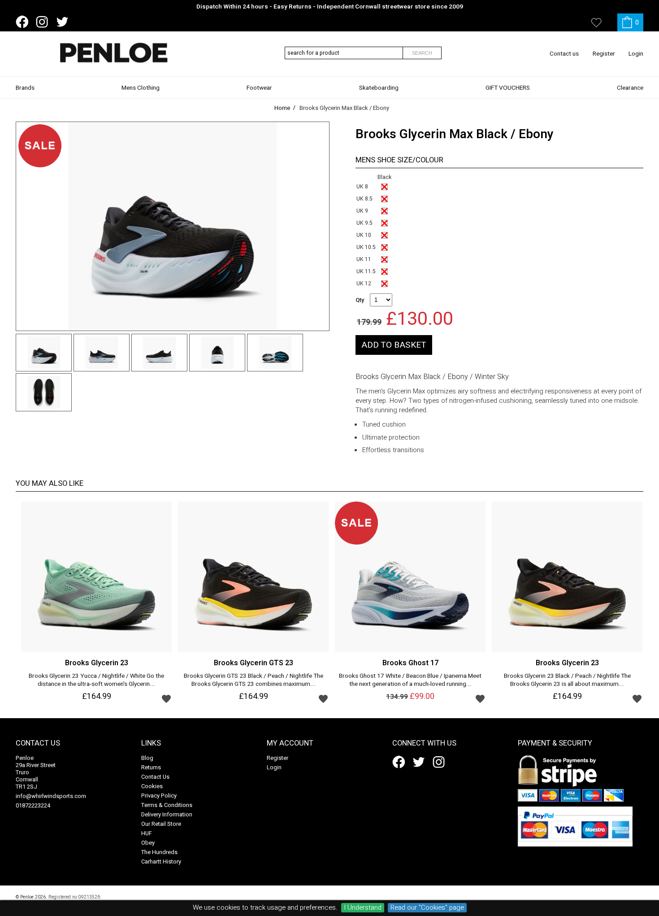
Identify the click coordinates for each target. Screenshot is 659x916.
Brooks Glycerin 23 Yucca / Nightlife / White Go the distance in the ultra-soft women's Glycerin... (96, 680)
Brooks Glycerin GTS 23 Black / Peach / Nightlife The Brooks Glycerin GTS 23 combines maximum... (253, 680)
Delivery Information (166, 814)
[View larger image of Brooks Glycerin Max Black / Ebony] (173, 226)
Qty (360, 300)
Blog (147, 758)
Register (604, 53)
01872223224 (33, 805)
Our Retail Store (161, 824)
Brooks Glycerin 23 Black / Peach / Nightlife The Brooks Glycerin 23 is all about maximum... (567, 680)
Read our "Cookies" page (427, 907)
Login (636, 53)
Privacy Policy (159, 795)
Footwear (259, 87)
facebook (24, 22)
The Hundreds (159, 852)
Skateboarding (379, 87)
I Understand (363, 907)
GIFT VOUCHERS (508, 87)
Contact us (564, 53)
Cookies (152, 786)
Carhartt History (161, 861)
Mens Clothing (140, 87)
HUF (146, 833)
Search (422, 53)
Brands (25, 87)
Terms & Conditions (166, 805)
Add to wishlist (166, 698)
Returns (151, 767)
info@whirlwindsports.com (51, 796)
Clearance (630, 87)
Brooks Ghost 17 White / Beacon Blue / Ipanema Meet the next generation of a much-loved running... (410, 680)
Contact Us (155, 776)
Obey (148, 842)
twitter (64, 22)
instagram (44, 22)
